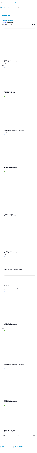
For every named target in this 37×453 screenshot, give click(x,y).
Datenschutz (2, 446)
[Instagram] (31, 447)
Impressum (2, 447)
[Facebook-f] (29, 447)
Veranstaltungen (4, 22)
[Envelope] (26, 447)
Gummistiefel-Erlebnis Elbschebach (10, 268)
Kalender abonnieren (18, 438)
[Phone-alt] (34, 447)
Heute (18, 435)
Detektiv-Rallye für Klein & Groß (9, 92)
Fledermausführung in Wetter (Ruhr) (10, 61)
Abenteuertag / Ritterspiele (8, 214)
